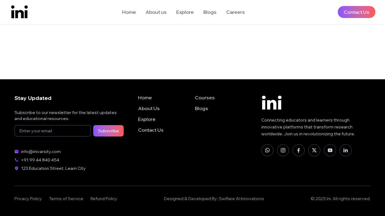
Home (129, 12)
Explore (185, 12)
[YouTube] (330, 150)
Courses (205, 97)
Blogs (210, 12)
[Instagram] (283, 150)
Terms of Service (66, 198)
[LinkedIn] (346, 150)
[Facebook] (299, 150)
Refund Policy (104, 198)
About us (156, 12)
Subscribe (108, 131)
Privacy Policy (28, 198)
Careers (235, 12)
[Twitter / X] (314, 150)
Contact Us (356, 12)
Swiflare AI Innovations (241, 198)
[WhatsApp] (267, 150)
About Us (149, 108)
